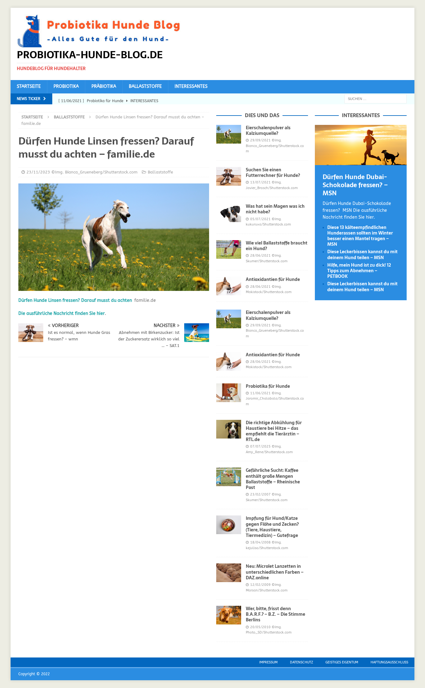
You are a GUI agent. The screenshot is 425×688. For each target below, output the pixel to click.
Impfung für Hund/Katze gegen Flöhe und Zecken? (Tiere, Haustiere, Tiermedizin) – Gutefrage (272, 527)
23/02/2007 (260, 494)
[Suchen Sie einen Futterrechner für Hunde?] (228, 176)
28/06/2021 (260, 256)
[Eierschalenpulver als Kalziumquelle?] (228, 134)
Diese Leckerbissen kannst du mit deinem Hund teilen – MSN (362, 254)
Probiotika (66, 86)
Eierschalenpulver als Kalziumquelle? (268, 130)
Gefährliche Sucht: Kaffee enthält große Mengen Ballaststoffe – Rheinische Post (273, 479)
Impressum (268, 662)
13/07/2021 (260, 182)
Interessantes (191, 86)
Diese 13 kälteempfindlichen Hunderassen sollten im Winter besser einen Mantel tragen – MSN (360, 236)
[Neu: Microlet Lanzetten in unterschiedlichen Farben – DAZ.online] (228, 572)
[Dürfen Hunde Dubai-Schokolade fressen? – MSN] (361, 161)
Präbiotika (103, 86)
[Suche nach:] (375, 98)
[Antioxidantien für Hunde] (228, 286)
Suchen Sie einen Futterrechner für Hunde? (273, 172)
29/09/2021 (260, 140)
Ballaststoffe (145, 86)
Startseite (29, 86)
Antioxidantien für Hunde (273, 279)
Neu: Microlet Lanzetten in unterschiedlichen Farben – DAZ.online (275, 572)
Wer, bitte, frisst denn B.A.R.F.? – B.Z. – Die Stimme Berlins (275, 614)
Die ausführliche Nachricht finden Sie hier (61, 313)
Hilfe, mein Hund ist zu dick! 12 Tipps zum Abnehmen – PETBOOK (359, 271)
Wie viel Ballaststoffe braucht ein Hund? (276, 246)
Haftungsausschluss (389, 662)
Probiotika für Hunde (268, 386)
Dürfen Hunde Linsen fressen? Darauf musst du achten (75, 300)
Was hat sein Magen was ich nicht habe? (275, 209)
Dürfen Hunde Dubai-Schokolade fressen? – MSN (355, 185)
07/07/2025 (260, 446)
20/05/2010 (260, 627)
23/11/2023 (38, 172)
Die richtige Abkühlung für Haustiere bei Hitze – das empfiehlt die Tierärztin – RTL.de (274, 431)
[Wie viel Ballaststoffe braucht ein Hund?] (228, 249)
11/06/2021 (260, 393)
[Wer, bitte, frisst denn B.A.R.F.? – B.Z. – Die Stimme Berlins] (228, 615)
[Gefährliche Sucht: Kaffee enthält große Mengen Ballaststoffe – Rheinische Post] (228, 476)
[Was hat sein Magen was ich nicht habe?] (228, 212)
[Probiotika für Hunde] (228, 392)
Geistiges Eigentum (341, 662)
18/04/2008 (260, 542)
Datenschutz (301, 662)
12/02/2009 (260, 585)
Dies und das (262, 115)
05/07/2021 (260, 219)
